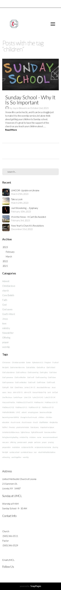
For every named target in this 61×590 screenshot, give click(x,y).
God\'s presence (7, 382)
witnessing (6, 457)
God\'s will (31, 382)
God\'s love (52, 377)
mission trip (24, 437)
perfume (37, 442)
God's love (53, 372)
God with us (41, 367)
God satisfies (30, 367)
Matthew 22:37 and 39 (24, 402)
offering (13, 442)
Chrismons (6, 362)
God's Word (50, 367)
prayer (5, 342)
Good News (19, 387)
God (4, 304)
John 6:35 (27, 392)
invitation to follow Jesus (10, 432)
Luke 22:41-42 (38, 397)
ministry (6, 328)
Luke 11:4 (27, 397)
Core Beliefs (8, 295)
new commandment (50, 437)
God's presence (7, 377)
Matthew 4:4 (38, 402)
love (4, 323)
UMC (18, 412)
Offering (6, 337)
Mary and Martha (8, 402)
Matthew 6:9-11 (21, 407)
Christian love (8, 285)
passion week (22, 442)
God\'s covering (41, 377)
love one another (50, 432)
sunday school (14, 452)
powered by (30, 586)
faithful (4, 427)
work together (16, 457)
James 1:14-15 (29, 387)
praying (51, 442)
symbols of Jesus (26, 452)
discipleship (54, 422)
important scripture (47, 427)
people (30, 442)
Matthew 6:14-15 (51, 402)
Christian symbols (18, 362)
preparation (6, 447)
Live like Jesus (7, 397)
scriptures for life (27, 447)
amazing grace (33, 412)
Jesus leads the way (43, 387)
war (35, 452)
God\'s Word (8, 314)
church (5, 290)
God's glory (44, 372)
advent (24, 412)
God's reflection (20, 377)
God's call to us (21, 372)
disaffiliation (43, 422)
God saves (7, 309)
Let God (55, 392)
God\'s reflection (21, 382)
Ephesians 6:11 (37, 362)
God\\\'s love (41, 382)
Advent (5, 281)
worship (6, 346)
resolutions (16, 447)
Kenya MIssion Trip (39, 392)
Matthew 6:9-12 (34, 407)
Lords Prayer (18, 397)
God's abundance (8, 372)
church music (15, 422)
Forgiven (48, 362)
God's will (30, 377)
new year (5, 442)
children (41, 417)
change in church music (28, 417)
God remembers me (17, 367)
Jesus (5, 318)
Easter (28, 362)
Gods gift (5, 387)
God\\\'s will (51, 382)
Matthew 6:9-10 (8, 407)
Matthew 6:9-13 (48, 407)
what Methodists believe (46, 452)
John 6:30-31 (18, 392)
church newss (27, 422)
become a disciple (46, 412)
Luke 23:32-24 (50, 397)
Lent (49, 392)
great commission (22, 427)
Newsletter (8, 332)
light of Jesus (25, 432)
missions (32, 437)
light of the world (37, 432)
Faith (4, 299)
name (39, 437)
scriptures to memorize (43, 447)
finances (12, 427)
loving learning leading (10, 437)
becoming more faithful (10, 417)
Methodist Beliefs (8, 412)
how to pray (34, 427)
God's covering (33, 372)
